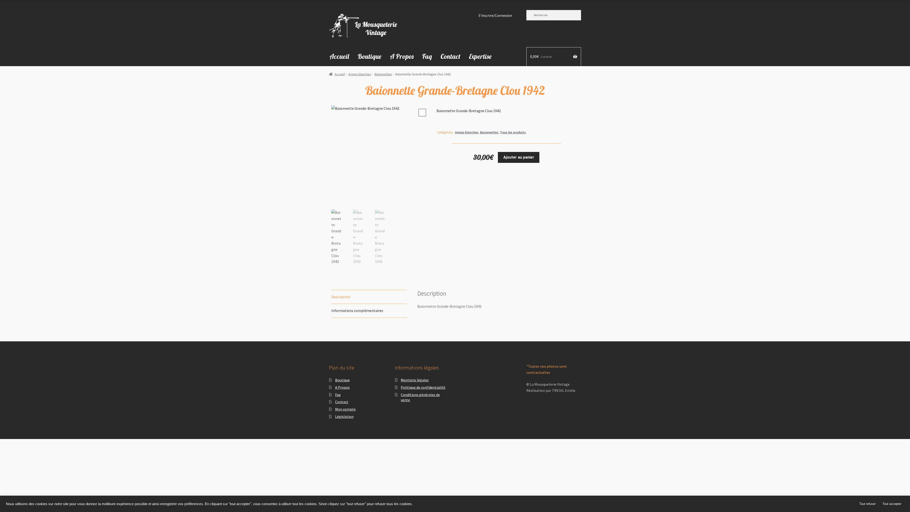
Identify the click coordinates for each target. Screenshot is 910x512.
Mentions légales (415, 380)
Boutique (369, 56)
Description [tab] (340, 296)
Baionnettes (383, 74)
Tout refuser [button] (867, 504)
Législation (344, 416)
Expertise (480, 56)
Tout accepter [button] (892, 504)
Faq (427, 56)
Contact (450, 56)
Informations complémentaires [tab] (357, 310)
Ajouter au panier (518, 157)
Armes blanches (359, 74)
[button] (422, 112)
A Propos (402, 56)
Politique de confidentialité (423, 387)
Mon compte (345, 409)
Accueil (339, 56)
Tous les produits (513, 132)
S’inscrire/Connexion (495, 15)
